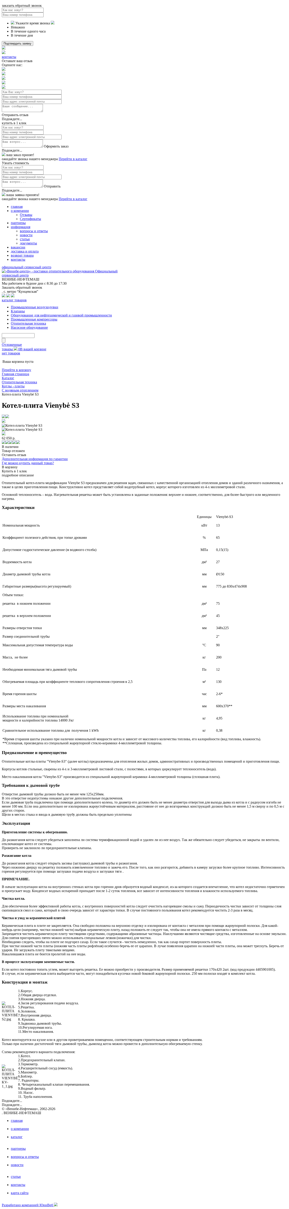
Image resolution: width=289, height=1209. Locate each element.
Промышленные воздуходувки (34, 307)
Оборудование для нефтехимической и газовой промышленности (61, 315)
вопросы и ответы (34, 231)
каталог (17, 1137)
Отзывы (26, 215)
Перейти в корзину (16, 370)
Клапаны (18, 311)
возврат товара (22, 255)
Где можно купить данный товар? (28, 463)
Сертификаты (30, 219)
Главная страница (15, 374)
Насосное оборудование (29, 327)
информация (20, 227)
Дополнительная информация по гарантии (35, 459)
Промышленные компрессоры (34, 319)
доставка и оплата (25, 251)
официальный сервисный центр (26, 267)
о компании (20, 211)
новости (26, 235)
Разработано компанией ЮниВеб (28, 1205)
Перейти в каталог (73, 159)
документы (28, 243)
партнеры (18, 223)
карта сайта (19, 1193)
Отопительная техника (28, 323)
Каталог (8, 378)
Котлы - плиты (13, 386)
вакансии (18, 247)
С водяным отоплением (20, 390)
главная (17, 207)
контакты (9, 57)
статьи (25, 239)
